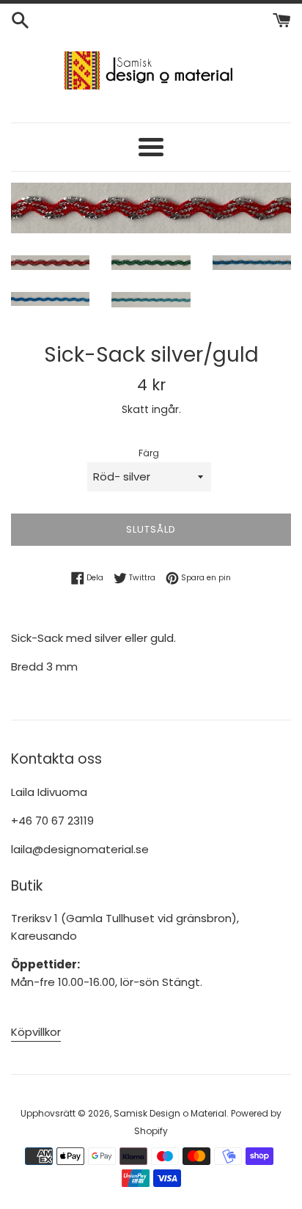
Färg (149, 453)
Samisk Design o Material (170, 1113)
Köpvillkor (36, 1032)
